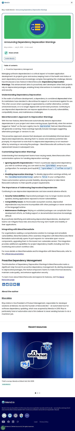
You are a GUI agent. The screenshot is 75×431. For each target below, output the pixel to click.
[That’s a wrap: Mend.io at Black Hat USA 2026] (37, 360)
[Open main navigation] (71, 2)
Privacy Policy (44, 422)
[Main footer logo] (8, 402)
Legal (35, 422)
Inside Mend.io (10, 10)
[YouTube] (3, 422)
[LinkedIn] (13, 422)
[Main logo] (6, 2)
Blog (3, 10)
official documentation (14, 254)
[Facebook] (8, 422)
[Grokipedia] (18, 422)
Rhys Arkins (8, 47)
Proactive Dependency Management (19, 69)
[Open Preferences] (3, 428)
